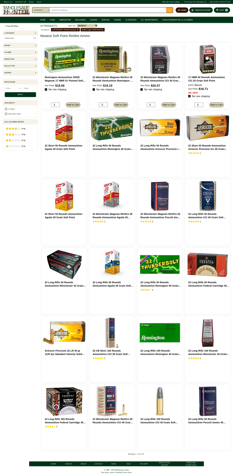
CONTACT (99, 464)
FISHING (117, 20)
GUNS (52, 20)
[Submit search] (169, 10)
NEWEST (82, 26)
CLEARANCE (130, 20)
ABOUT (84, 464)
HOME (43, 20)
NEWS (113, 464)
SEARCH (68, 464)
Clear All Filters (12, 26)
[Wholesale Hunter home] (16, 10)
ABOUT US (8, 2)
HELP (39, 2)
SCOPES (93, 20)
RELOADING (80, 20)
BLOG (31, 2)
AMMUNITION (65, 20)
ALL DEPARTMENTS (149, 20)
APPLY (20, 94)
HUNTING (106, 20)
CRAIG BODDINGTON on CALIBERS (177, 20)
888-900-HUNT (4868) (171, 2)
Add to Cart (73, 104)
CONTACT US (20, 2)
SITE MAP (144, 464)
